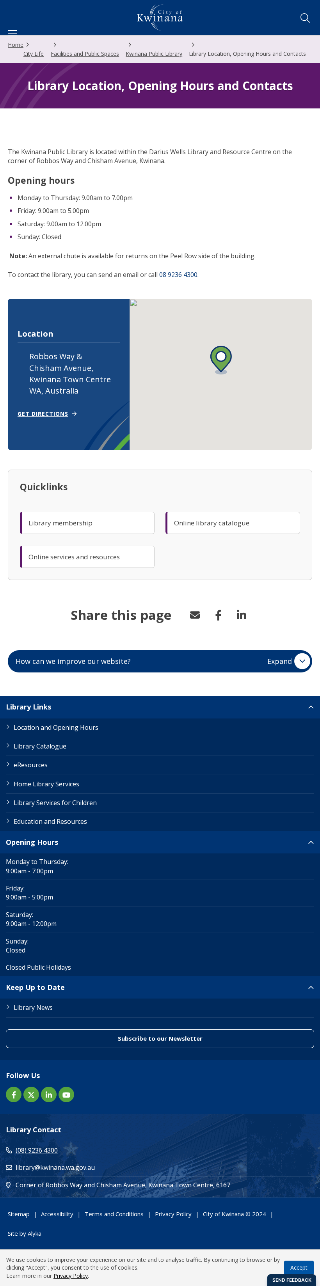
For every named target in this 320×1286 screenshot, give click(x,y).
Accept (299, 1267)
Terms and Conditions (114, 1214)
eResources (31, 765)
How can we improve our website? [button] (154, 661)
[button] (305, 18)
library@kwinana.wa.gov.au (55, 1167)
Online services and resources (74, 556)
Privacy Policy (173, 1214)
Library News (33, 1007)
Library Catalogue (40, 746)
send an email (118, 274)
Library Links (28, 706)
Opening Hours (32, 842)
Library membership (60, 522)
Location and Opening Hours (56, 727)
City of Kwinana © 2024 (234, 1214)
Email (195, 615)
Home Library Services (46, 784)
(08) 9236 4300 (37, 1150)
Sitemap (19, 1214)
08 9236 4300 (178, 274)
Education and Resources (50, 821)
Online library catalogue (211, 522)
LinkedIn (241, 615)
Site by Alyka (24, 1233)
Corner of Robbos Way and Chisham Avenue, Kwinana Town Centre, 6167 (156, 1184)
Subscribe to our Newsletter (194, 1038)
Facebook (218, 615)
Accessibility (57, 1214)
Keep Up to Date (35, 987)
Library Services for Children (55, 802)
